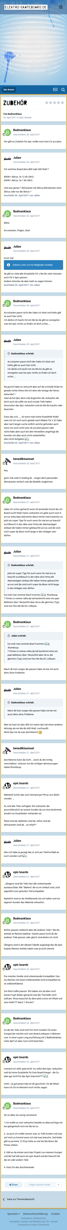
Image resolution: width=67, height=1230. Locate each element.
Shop (25, 1141)
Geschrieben (26, 134)
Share (14, 1184)
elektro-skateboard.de (26, 7)
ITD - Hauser (52, 1221)
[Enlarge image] (27, 439)
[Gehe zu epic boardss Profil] (7, 785)
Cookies (55, 1213)
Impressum (26, 1218)
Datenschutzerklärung (35, 1213)
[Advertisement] (33, 49)
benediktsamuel (23, 459)
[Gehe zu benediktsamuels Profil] (7, 461)
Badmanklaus (15, 114)
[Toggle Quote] (9, 353)
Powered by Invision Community (33, 1225)
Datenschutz (40, 1218)
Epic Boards (26, 117)
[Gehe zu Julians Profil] (7, 160)
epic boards (20, 783)
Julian (17, 157)
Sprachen (12, 1213)
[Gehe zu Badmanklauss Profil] (7, 132)
